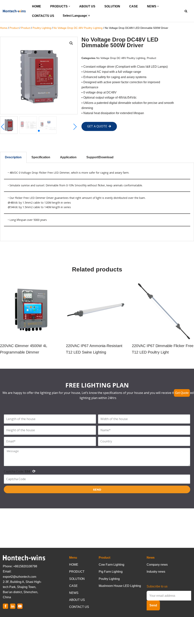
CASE (133, 6)
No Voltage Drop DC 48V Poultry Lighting (77, 27)
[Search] (186, 11)
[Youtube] (20, 606)
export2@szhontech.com (19, 576)
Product (14, 27)
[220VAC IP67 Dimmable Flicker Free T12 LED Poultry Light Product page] (163, 318)
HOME (36, 6)
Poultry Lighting (42, 27)
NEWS (73, 592)
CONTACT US (79, 606)
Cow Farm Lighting (111, 564)
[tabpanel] (97, 202)
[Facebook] (5, 606)
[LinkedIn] (12, 606)
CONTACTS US (43, 15)
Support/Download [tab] (99, 157)
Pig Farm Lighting (111, 571)
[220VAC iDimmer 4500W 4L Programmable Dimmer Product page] (31, 318)
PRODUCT (76, 571)
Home (3, 27)
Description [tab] (13, 157)
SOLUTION (112, 6)
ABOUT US (87, 6)
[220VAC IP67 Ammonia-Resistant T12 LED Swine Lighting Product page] (97, 318)
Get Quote (182, 392)
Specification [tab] (40, 157)
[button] (69, 6)
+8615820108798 (25, 566)
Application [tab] (68, 157)
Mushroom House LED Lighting (120, 585)
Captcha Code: (20, 471)
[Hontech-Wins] (14, 11)
